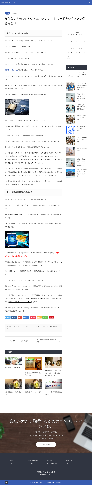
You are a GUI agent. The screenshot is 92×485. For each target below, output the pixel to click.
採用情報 (49, 460)
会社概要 (30, 463)
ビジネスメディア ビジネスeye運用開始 (82, 74)
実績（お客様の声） (33, 460)
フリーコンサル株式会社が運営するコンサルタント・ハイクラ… (82, 86)
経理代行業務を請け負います (82, 149)
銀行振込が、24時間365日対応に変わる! (33, 374)
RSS (6, 482)
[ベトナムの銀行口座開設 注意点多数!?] (53, 384)
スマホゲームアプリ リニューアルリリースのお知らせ (82, 173)
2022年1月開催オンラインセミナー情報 (82, 118)
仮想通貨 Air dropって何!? (33, 392)
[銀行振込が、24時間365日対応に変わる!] (33, 363)
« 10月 (68, 58)
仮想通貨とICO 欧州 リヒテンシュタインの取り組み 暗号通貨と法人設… (53, 373)
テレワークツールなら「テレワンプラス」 (82, 128)
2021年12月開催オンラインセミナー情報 (82, 139)
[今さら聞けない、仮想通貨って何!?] (13, 384)
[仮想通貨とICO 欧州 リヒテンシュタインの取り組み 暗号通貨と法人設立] (53, 362)
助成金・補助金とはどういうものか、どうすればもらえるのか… (82, 162)
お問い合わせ (46, 445)
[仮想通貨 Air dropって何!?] (33, 384)
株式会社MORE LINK (8, 2)
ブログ (67, 463)
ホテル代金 (14, 70)
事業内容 (12, 463)
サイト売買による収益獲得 (13, 367)
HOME (11, 460)
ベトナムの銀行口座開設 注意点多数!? (53, 393)
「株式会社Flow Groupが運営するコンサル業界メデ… (82, 97)
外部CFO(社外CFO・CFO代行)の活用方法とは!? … (82, 107)
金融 (7, 13)
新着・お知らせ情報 (52, 463)
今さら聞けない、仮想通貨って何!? (13, 393)
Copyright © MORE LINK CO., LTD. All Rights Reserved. (46, 482)
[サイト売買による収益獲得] (13, 361)
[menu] (89, 2)
